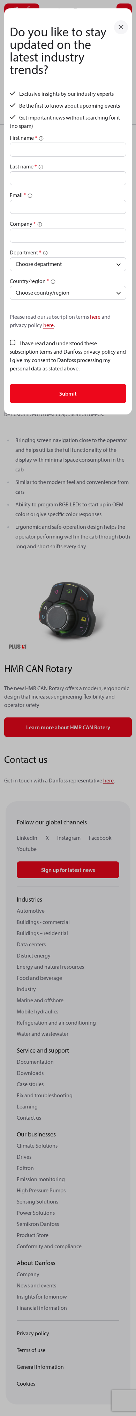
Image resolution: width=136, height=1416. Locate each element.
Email (18, 195)
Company (23, 223)
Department (25, 252)
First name (23, 137)
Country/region (29, 280)
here (95, 316)
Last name (23, 166)
